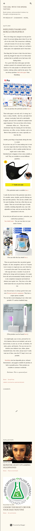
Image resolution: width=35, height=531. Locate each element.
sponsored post (19, 382)
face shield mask (9, 221)
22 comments (12, 513)
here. (29, 109)
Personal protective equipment (15, 293)
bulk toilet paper (21, 72)
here (25, 334)
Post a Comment (13, 470)
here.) (26, 190)
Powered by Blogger (19, 525)
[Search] (31, 3)
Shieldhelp (8, 360)
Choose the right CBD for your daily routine (16, 508)
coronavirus (10, 382)
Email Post (11, 379)
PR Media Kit (8, 18)
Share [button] (4, 379)
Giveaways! (18, 18)
